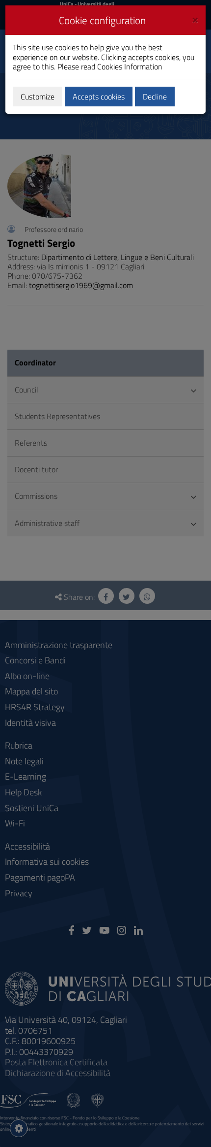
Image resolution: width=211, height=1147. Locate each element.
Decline (155, 96)
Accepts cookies (99, 96)
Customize (37, 96)
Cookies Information (129, 66)
